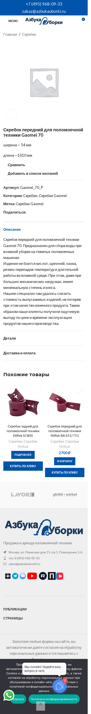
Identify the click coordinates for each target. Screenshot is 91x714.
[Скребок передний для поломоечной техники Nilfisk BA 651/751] (65, 402)
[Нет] (40, 706)
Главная (10, 34)
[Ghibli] (65, 495)
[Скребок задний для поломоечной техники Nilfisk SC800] (23, 402)
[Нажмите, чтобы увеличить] (12, 114)
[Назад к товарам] (76, 34)
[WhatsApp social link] (29, 212)
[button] (64, 461)
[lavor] (23, 495)
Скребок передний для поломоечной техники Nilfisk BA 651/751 (64, 430)
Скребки (29, 34)
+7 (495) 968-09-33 (44, 3)
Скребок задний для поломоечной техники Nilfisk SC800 (23, 430)
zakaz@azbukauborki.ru (44, 11)
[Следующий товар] (81, 34)
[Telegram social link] (39, 212)
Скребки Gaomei (53, 195)
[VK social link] (34, 212)
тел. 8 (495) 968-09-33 (24, 558)
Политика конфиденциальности (54, 699)
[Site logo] (44, 20)
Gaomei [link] (9, 245)
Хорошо (18, 699)
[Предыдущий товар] (71, 34)
